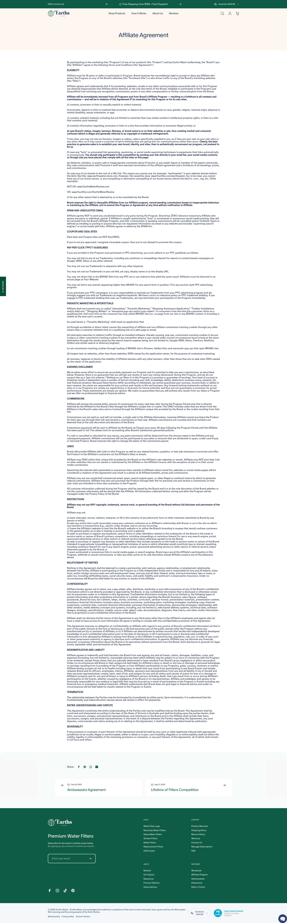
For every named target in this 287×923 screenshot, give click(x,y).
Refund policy (54, 917)
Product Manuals (199, 826)
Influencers (196, 883)
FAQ (50, 4)
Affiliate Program (199, 875)
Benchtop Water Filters (155, 830)
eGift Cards (149, 851)
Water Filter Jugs (152, 826)
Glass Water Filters (153, 834)
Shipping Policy (198, 830)
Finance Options (151, 883)
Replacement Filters (153, 847)
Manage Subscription (201, 847)
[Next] (180, 4)
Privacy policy (68, 917)
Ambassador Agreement (86, 790)
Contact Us (58, 4)
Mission (147, 870)
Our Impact (149, 875)
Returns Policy (198, 834)
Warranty (195, 838)
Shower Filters (150, 838)
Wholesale (196, 870)
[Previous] (106, 4)
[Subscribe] (90, 859)
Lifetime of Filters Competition (175, 790)
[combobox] (226, 4)
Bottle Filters (150, 842)
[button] (282, 918)
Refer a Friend (198, 887)
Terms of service (83, 917)
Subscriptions (150, 887)
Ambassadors (198, 879)
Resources (149, 879)
